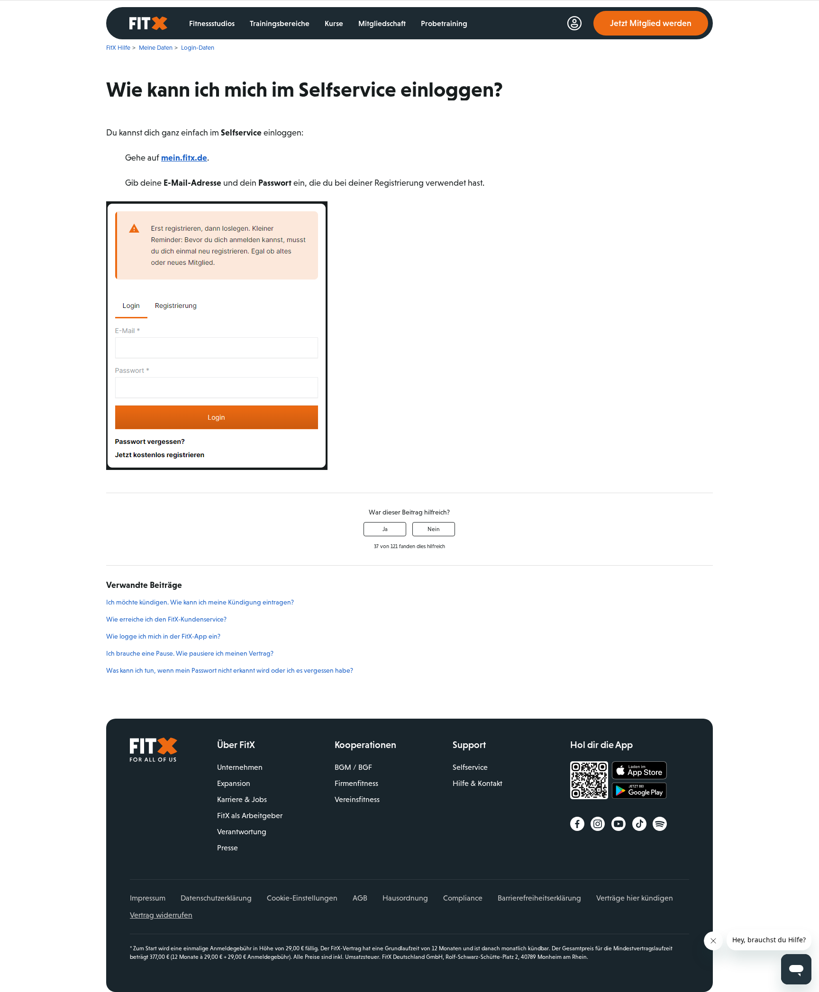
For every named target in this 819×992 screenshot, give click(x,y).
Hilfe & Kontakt (477, 783)
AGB (360, 898)
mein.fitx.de (184, 157)
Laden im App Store (639, 770)
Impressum (147, 898)
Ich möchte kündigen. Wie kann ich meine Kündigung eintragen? (200, 602)
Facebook (577, 824)
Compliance (462, 898)
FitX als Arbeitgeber (249, 816)
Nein (434, 529)
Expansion (233, 783)
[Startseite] (153, 759)
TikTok (639, 824)
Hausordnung (405, 898)
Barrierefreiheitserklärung (539, 898)
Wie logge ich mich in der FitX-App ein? (163, 636)
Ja (385, 529)
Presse (227, 848)
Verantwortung (241, 832)
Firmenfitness (356, 783)
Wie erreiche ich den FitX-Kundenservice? (166, 619)
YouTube (618, 824)
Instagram (598, 824)
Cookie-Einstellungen (302, 898)
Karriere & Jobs (242, 799)
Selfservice (470, 767)
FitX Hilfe (118, 47)
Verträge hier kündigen (634, 898)
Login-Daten (197, 47)
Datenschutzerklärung (216, 898)
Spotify (660, 824)
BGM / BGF (353, 767)
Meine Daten (156, 47)
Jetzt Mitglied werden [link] (651, 23)
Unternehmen (240, 767)
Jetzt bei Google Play (639, 792)
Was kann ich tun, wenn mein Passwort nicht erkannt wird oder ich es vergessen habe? (229, 670)
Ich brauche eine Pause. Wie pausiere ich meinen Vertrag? (189, 653)
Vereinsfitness (357, 799)
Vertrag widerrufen (161, 915)
